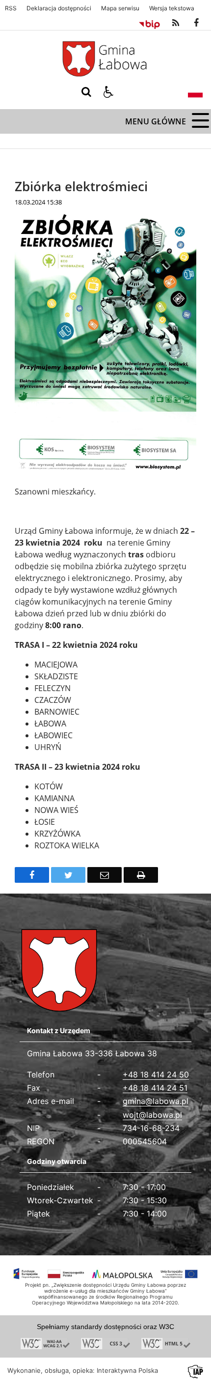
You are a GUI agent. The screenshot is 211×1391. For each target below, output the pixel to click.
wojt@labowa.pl (152, 1115)
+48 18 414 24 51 (155, 1088)
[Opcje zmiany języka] (195, 92)
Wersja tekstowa (171, 8)
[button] (108, 92)
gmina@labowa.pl (155, 1101)
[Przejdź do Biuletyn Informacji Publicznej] (149, 23)
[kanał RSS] (176, 23)
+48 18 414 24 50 (156, 1074)
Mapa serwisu (120, 8)
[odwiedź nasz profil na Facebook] (196, 23)
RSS (11, 8)
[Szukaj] (86, 92)
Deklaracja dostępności (58, 8)
